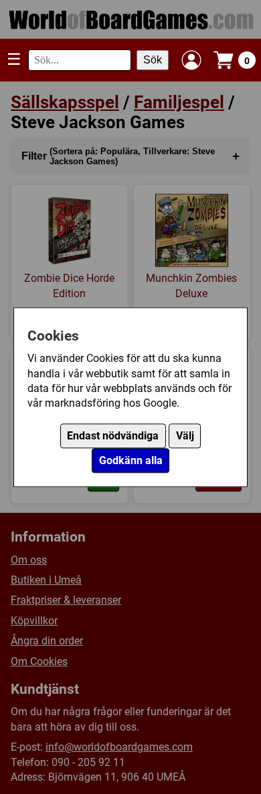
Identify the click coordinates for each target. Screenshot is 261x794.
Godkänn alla (131, 460)
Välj (185, 435)
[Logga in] (191, 60)
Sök (152, 59)
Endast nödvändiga (113, 435)
